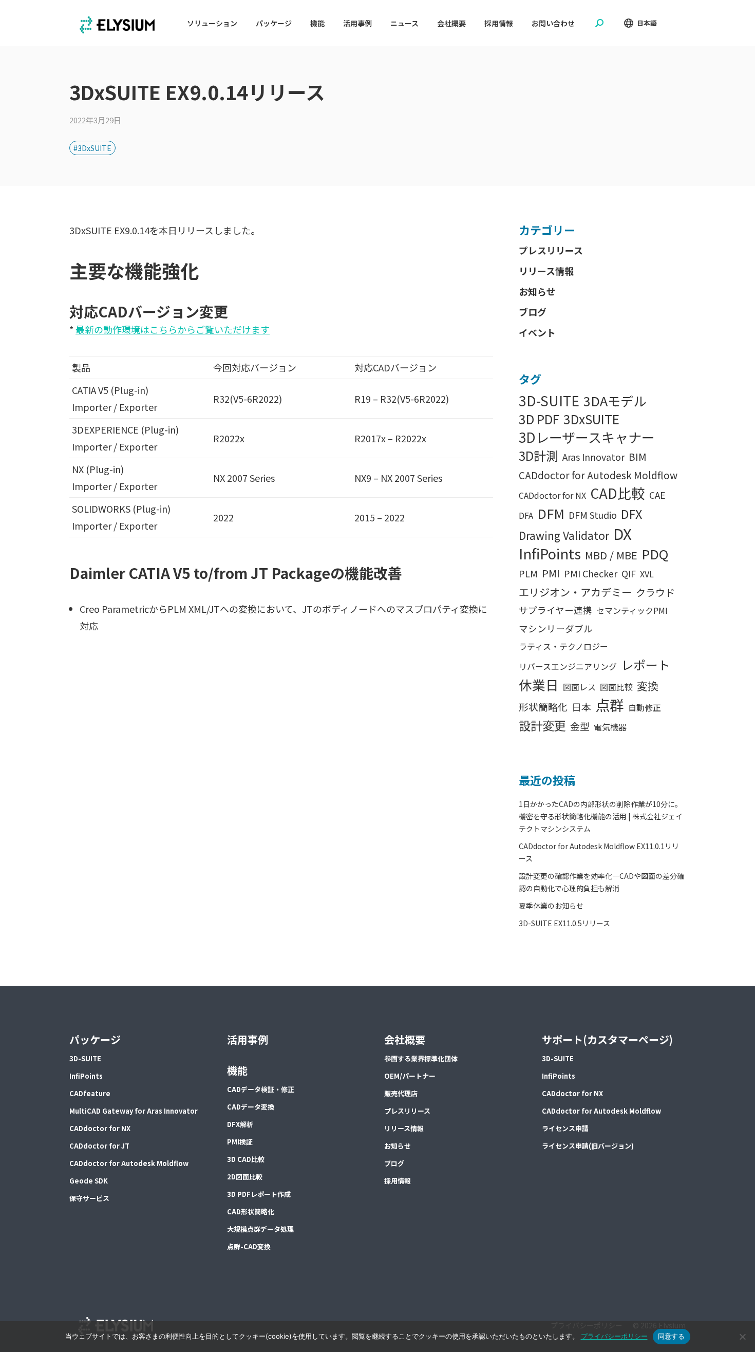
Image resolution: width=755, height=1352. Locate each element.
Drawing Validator (564, 535)
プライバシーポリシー (614, 1336)
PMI (551, 573)
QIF (628, 573)
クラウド (655, 592)
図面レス (579, 687)
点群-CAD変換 (249, 1246)
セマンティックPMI (632, 610)
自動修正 (644, 707)
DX (622, 533)
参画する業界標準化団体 (421, 1058)
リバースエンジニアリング (568, 666)
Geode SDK (88, 1181)
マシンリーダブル (556, 628)
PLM (528, 573)
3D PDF (539, 419)
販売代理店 (401, 1093)
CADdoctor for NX (552, 495)
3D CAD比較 (246, 1159)
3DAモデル (614, 401)
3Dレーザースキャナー (587, 437)
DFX (631, 513)
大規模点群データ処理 (260, 1229)
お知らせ (537, 291)
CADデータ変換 (250, 1107)
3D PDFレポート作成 (259, 1194)
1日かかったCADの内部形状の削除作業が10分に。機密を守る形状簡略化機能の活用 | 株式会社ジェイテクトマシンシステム (601, 816)
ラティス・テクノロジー (563, 646)
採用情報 (397, 1181)
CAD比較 (617, 493)
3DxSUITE (591, 419)
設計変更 (542, 725)
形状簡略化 (543, 706)
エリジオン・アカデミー (575, 592)
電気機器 (610, 727)
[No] (742, 1336)
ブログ (532, 311)
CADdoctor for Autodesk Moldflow (598, 475)
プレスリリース (551, 250)
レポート (645, 664)
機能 (237, 1070)
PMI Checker (590, 573)
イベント (537, 332)
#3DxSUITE (92, 148)
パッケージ (95, 1039)
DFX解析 (240, 1124)
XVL (647, 574)
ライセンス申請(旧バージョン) (588, 1146)
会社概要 (404, 1039)
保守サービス (89, 1198)
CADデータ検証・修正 (260, 1089)
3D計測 (538, 455)
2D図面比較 (244, 1176)
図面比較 (616, 687)
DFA (526, 515)
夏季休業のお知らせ (551, 905)
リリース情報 (546, 270)
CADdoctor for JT (99, 1146)
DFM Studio (593, 515)
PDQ (654, 554)
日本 (581, 706)
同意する (671, 1336)
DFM (550, 513)
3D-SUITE (549, 400)
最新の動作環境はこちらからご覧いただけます (173, 329)
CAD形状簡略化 (250, 1211)
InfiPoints (550, 553)
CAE (657, 495)
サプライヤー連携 (555, 610)
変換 (647, 685)
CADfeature (89, 1093)
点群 (609, 705)
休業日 (539, 684)
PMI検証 (240, 1142)
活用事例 (247, 1039)
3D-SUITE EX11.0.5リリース (564, 923)
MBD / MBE (611, 555)
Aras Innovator (593, 456)
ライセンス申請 (565, 1128)
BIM (638, 456)
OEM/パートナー (410, 1076)
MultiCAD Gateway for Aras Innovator (133, 1111)
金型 (580, 726)
